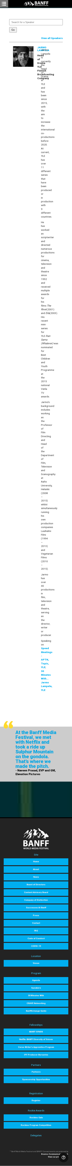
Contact (36, 923)
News (36, 877)
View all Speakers (52, 38)
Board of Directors (36, 884)
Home (36, 861)
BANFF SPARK (36, 1032)
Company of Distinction (36, 900)
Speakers (36, 988)
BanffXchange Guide (36, 1011)
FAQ (36, 930)
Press (36, 915)
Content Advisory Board (36, 892)
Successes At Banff (36, 907)
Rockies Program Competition (36, 1125)
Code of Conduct (36, 938)
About (36, 869)
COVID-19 (36, 946)
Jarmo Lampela (43, 49)
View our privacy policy (58, 1157)
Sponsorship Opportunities (36, 1079)
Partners (36, 1072)
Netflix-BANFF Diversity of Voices (36, 1039)
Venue (36, 963)
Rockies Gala (36, 1117)
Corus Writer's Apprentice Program (36, 1047)
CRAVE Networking (36, 1003)
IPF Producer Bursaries (36, 1055)
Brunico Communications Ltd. (54, 1154)
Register (36, 1100)
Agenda (36, 980)
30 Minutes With (36, 995)
